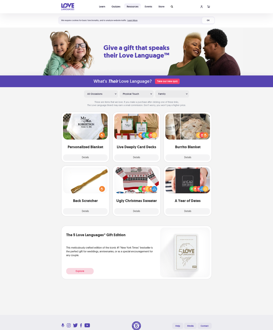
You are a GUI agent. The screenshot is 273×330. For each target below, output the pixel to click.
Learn (102, 6)
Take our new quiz (167, 81)
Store (161, 6)
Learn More (132, 20)
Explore (80, 271)
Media (190, 325)
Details (85, 157)
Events (148, 6)
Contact (205, 325)
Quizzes (116, 6)
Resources (132, 6)
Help (177, 325)
